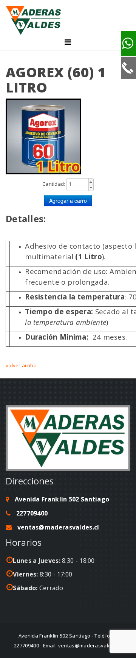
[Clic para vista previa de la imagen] (68, 136)
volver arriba (21, 365)
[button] (90, 182)
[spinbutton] (80, 184)
